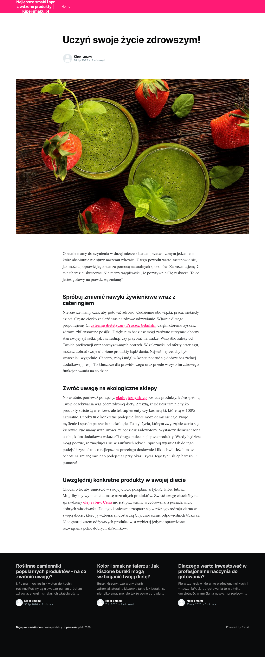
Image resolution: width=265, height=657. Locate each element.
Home (65, 6)
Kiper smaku (83, 56)
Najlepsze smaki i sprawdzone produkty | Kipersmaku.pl (48, 627)
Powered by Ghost (237, 627)
